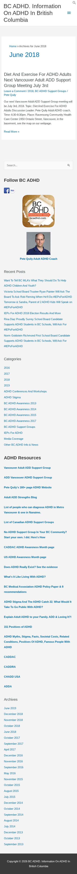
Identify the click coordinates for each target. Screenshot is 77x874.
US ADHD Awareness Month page (25, 557)
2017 (7, 373)
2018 (30, 91)
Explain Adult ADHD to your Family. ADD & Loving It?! (37, 617)
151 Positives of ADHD (18, 626)
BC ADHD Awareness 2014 (20, 409)
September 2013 (13, 844)
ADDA (8, 686)
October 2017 (12, 737)
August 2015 (11, 791)
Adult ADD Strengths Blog (20, 497)
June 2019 (10, 708)
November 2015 (13, 779)
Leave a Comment (15, 91)
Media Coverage (13, 438)
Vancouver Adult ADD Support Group (27, 467)
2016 (7, 367)
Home (12, 46)
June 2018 (10, 731)
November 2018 (13, 720)
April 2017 (10, 749)
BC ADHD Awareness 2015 (20, 415)
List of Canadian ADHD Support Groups (29, 522)
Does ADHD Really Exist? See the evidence (31, 567)
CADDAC (10, 657)
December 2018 (13, 714)
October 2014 (12, 808)
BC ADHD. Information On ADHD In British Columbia (32, 13)
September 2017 (13, 743)
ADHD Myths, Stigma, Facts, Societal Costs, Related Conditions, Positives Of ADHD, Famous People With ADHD (37, 641)
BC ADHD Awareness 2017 (20, 421)
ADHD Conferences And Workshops (25, 391)
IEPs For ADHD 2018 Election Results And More (32, 313)
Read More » (11, 132)
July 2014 (9, 826)
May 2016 (10, 773)
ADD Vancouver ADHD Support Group (28, 477)
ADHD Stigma (12, 397)
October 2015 (12, 785)
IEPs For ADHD (13, 432)
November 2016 (13, 761)
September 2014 (13, 814)
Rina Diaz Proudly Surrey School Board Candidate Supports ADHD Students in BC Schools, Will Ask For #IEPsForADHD (35, 324)
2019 (7, 385)
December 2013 (13, 832)
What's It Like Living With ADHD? (25, 576)
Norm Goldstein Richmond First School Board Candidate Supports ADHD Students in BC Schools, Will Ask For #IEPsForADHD (37, 340)
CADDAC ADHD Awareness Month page (29, 547)
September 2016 (13, 767)
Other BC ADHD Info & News (21, 444)
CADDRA (10, 666)
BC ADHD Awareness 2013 (20, 403)
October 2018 (12, 725)
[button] (74, 3)
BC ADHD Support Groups (50, 91)
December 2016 (13, 755)
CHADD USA (12, 676)
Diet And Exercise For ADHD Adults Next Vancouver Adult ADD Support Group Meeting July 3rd (37, 80)
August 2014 (11, 820)
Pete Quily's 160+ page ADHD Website (28, 487)
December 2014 (13, 802)
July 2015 (9, 796)
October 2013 (12, 838)
